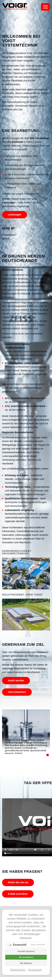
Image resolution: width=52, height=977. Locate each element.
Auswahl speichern (26, 951)
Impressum (35, 969)
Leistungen (14, 214)
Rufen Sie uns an (18, 882)
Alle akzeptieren (26, 957)
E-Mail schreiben (18, 893)
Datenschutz (18, 969)
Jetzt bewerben (17, 692)
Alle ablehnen (26, 963)
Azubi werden (16, 680)
